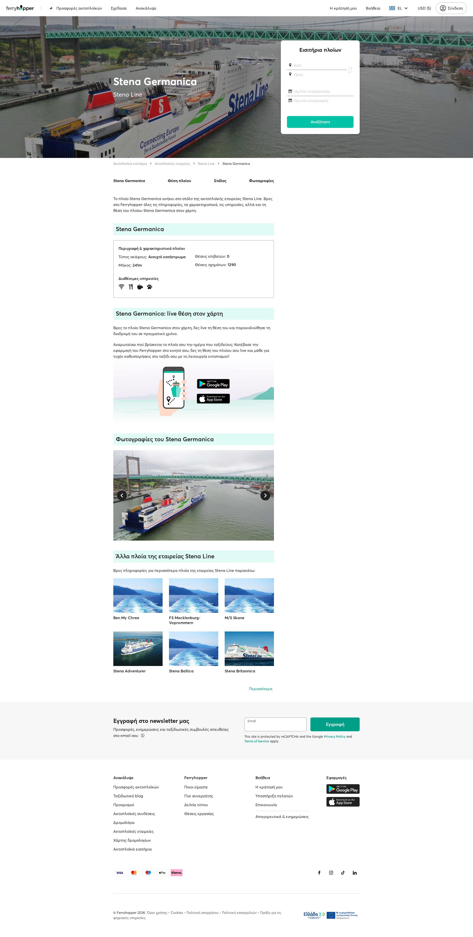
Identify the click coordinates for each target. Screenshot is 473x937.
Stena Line (206, 163)
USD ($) (424, 8)
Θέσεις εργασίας (199, 813)
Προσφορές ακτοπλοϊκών (79, 8)
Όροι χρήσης (157, 912)
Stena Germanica (236, 163)
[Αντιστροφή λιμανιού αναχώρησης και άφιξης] (350, 70)
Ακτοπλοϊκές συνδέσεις (134, 813)
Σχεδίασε (119, 8)
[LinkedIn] (355, 873)
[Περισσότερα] (142, 735)
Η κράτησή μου (343, 8)
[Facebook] (319, 873)
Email (252, 721)
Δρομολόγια (124, 822)
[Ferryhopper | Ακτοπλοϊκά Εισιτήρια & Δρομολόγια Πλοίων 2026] (20, 8)
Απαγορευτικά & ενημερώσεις (282, 816)
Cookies (177, 912)
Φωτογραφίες (261, 180)
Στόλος (220, 180)
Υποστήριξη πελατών (274, 795)
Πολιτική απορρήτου (202, 912)
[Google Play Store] (343, 789)
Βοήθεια (373, 8)
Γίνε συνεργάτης (198, 795)
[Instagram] (331, 873)
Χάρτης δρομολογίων (132, 840)
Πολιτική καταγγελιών (239, 912)
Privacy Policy (334, 736)
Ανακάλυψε (146, 8)
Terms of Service (256, 741)
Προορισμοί (123, 804)
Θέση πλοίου (179, 180)
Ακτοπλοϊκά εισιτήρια (130, 163)
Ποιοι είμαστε (196, 786)
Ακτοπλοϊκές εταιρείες (172, 163)
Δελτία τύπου (196, 804)
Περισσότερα (260, 688)
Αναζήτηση (320, 121)
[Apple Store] (343, 802)
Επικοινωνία (266, 804)
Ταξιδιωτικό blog (128, 795)
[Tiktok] (343, 873)
